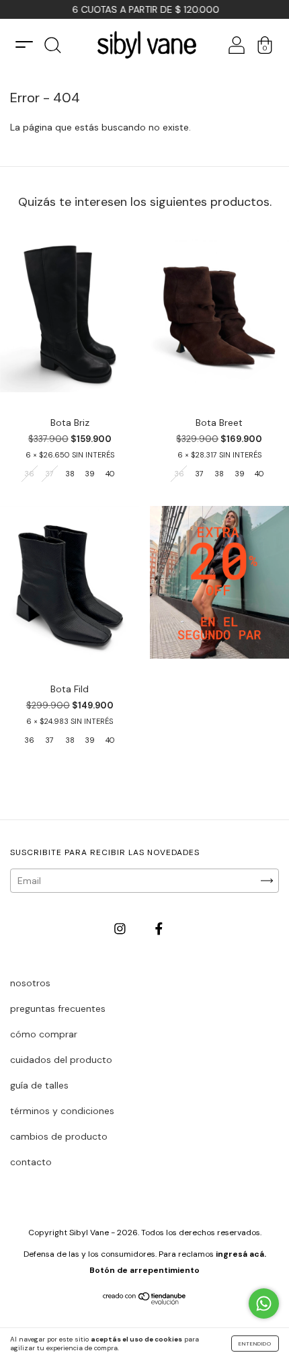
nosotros (30, 983)
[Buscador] (52, 49)
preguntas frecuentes (58, 1008)
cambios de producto (59, 1136)
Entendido (255, 1343)
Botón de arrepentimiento (144, 1270)
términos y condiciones (62, 1111)
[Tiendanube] (145, 1301)
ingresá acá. (241, 1254)
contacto (31, 1162)
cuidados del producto (61, 1060)
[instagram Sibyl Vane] (121, 929)
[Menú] (24, 45)
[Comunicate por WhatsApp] (264, 1303)
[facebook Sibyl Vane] (159, 929)
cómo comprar (43, 1034)
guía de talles (39, 1085)
